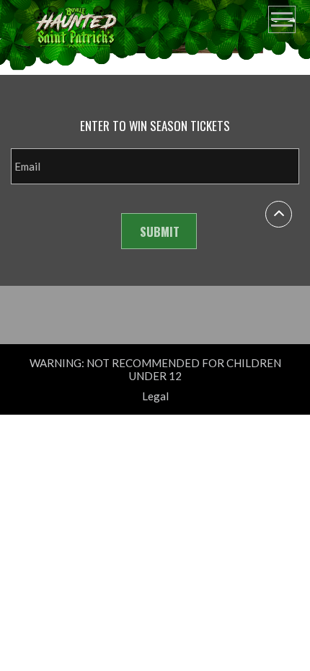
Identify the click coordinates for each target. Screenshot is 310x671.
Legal (155, 395)
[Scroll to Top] (278, 214)
